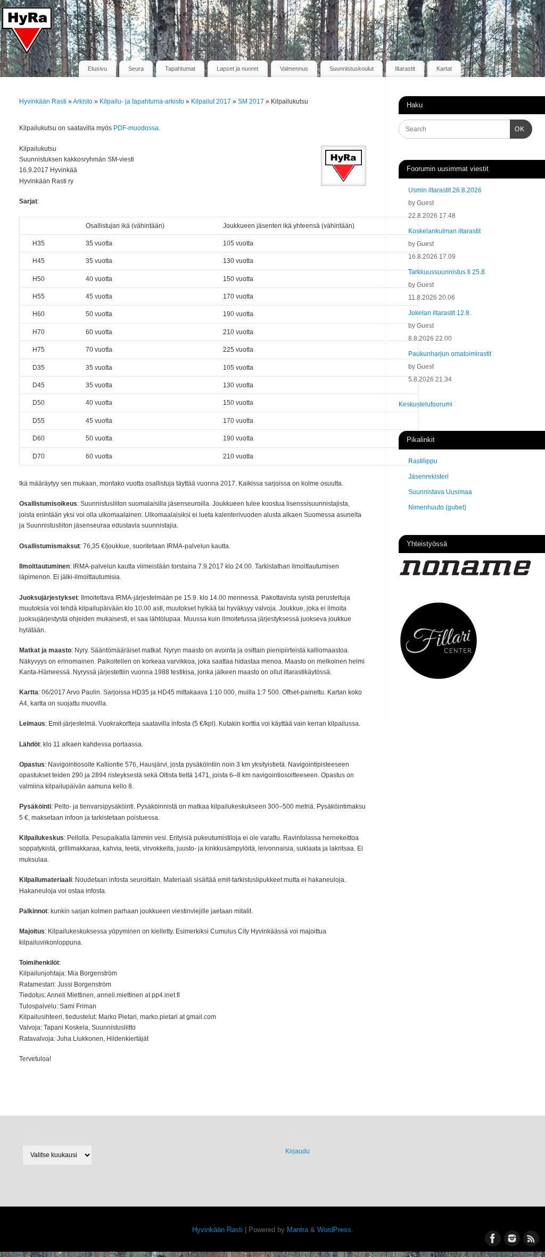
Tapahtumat (180, 68)
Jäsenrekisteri (428, 476)
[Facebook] (492, 23)
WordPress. (335, 1230)
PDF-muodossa (136, 128)
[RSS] (529, 23)
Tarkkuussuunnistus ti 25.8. (447, 272)
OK (517, 129)
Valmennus (294, 68)
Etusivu (97, 68)
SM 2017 (252, 101)
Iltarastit (405, 68)
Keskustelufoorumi (425, 404)
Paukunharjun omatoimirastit (449, 354)
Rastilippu (422, 461)
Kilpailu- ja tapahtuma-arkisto (143, 101)
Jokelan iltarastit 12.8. (439, 313)
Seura (136, 68)
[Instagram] (510, 23)
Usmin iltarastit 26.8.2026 (445, 190)
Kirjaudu (297, 1151)
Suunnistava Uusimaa (440, 492)
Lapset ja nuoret (237, 68)
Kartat (444, 68)
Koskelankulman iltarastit (444, 231)
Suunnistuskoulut (351, 68)
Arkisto (83, 101)
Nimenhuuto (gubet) (437, 507)
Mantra (297, 1230)
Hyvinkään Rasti (43, 101)
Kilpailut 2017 (212, 101)
